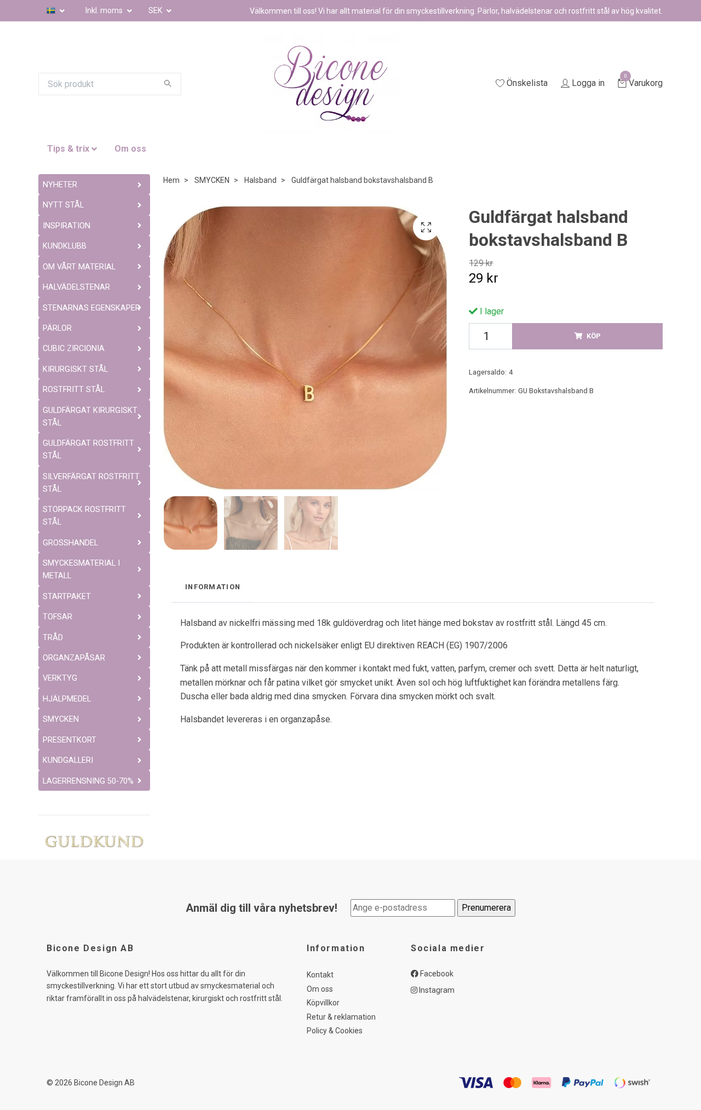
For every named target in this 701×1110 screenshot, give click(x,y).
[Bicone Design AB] (343, 83)
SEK (156, 10)
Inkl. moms (104, 10)
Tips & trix (68, 148)
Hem (171, 180)
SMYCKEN (211, 180)
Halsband (260, 180)
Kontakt (320, 974)
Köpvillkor (323, 1002)
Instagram (436, 990)
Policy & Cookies (335, 1030)
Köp (594, 336)
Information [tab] (212, 587)
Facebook (435, 973)
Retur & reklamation (341, 1017)
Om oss (130, 148)
